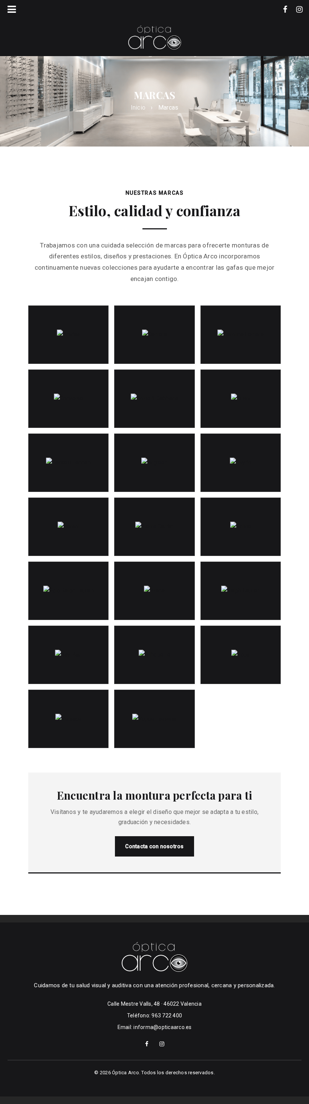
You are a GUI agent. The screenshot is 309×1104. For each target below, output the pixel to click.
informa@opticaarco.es (162, 1027)
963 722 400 (166, 1015)
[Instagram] (299, 9)
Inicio (138, 107)
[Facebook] (285, 9)
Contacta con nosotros (154, 846)
